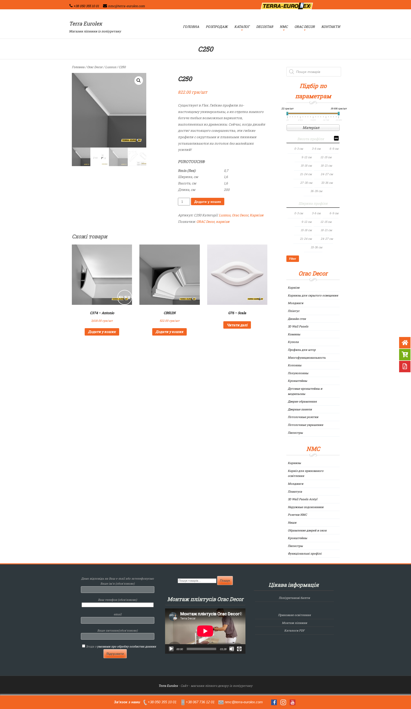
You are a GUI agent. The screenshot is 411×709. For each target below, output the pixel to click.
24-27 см (327, 174)
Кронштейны (297, 381)
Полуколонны (298, 373)
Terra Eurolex (85, 23)
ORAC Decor (205, 221)
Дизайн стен (297, 319)
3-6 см (316, 148)
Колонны (294, 365)
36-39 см (316, 191)
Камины (294, 334)
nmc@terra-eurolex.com (126, 6)
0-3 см (298, 148)
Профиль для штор (302, 350)
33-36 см (327, 182)
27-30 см (306, 182)
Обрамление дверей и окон (307, 530)
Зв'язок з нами (127, 702)
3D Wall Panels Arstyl (302, 499)
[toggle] (336, 139)
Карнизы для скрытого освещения (313, 295)
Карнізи (257, 215)
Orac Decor (304, 26)
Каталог (242, 26)
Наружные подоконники (305, 507)
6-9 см (333, 148)
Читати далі (237, 325)
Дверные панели (300, 409)
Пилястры (295, 432)
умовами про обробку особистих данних (126, 646)
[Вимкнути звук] (231, 649)
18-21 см (326, 165)
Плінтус (293, 311)
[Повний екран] (239, 649)
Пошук (225, 580)
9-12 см (306, 157)
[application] (205, 631)
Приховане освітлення (294, 615)
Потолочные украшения (305, 425)
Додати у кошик (207, 202)
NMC (284, 26)
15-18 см (306, 165)
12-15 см (326, 157)
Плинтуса (295, 491)
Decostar (264, 26)
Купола (293, 342)
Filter (292, 258)
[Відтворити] (171, 649)
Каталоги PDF (294, 630)
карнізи (223, 221)
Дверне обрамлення (302, 401)
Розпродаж (217, 26)
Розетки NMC (297, 514)
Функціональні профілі (305, 553)
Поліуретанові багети (294, 598)
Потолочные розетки (303, 417)
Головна (191, 26)
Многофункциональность (307, 357)
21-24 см (306, 174)
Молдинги (295, 303)
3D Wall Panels (298, 326)
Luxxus (110, 67)
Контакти (330, 26)
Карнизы (294, 463)
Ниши (292, 522)
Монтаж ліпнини (294, 623)
